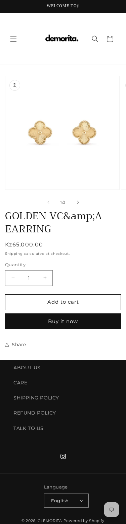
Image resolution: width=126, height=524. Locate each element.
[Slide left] (48, 202)
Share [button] (19, 345)
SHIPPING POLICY (36, 398)
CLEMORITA (50, 520)
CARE (20, 383)
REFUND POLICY (34, 413)
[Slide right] (78, 202)
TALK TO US (28, 428)
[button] (13, 38)
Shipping (14, 253)
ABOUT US (27, 368)
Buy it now (63, 321)
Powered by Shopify (84, 520)
